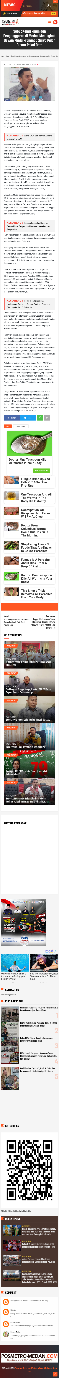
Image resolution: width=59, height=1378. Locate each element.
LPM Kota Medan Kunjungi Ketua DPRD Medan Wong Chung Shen (28, 664)
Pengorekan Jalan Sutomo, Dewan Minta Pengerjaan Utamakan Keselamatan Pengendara (28, 226)
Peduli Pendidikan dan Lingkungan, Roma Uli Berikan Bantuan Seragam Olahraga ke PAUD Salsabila (28, 304)
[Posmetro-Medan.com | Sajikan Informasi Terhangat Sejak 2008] (29, 1362)
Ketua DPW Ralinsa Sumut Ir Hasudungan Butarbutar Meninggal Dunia (36, 1039)
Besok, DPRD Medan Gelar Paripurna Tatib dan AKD (28, 719)
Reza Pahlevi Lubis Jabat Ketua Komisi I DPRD (26, 747)
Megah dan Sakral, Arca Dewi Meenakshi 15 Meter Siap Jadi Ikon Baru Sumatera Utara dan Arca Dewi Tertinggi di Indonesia (39, 1232)
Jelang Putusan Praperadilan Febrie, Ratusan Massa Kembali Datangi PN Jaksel (38, 1260)
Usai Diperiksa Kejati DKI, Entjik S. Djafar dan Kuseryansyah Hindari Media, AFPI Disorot (37, 1070)
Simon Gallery (15, 1332)
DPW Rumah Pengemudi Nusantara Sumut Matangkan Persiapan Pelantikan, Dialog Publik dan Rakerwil (38, 1056)
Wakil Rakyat (20, 426)
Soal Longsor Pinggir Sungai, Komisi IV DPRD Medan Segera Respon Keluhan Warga (28, 691)
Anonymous (15, 1322)
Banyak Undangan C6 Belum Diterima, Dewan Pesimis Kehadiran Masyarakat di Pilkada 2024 (27, 800)
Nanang (13, 1310)
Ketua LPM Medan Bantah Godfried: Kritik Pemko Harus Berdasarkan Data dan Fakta (38, 1245)
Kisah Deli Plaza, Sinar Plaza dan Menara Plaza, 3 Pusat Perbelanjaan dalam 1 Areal (39, 1009)
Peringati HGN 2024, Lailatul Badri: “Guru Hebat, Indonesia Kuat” (26, 773)
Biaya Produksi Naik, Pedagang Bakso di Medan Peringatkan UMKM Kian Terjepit (38, 1024)
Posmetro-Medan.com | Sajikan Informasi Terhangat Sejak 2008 (36, 1370)
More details (41, 470)
